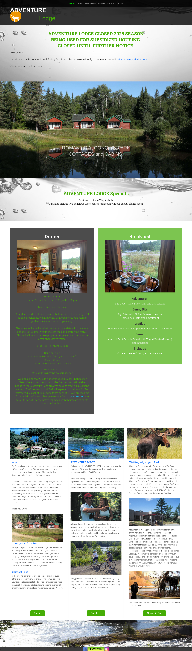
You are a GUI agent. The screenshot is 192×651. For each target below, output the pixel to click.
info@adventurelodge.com (132, 59)
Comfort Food (20, 571)
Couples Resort (74, 396)
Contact (101, 3)
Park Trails (96, 613)
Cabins (79, 3)
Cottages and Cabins (24, 543)
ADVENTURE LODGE (83, 462)
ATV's (120, 3)
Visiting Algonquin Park (144, 462)
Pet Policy (111, 3)
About (15, 462)
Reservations (90, 3)
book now (96, 649)
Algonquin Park (154, 613)
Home (71, 3)
